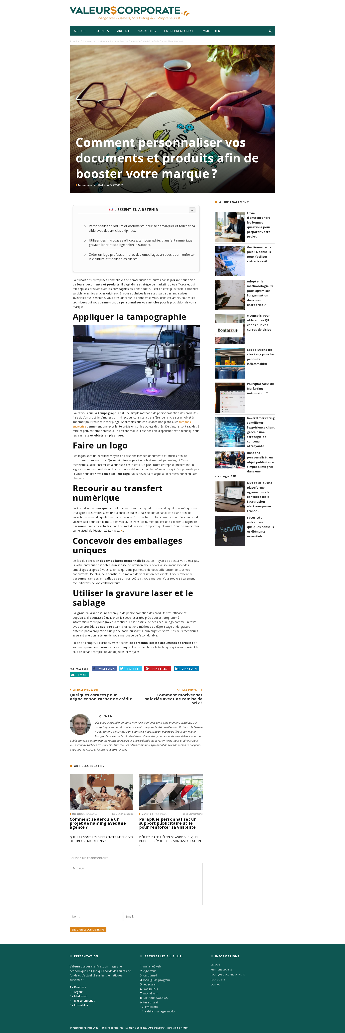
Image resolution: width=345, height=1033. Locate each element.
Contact (216, 984)
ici (122, 530)
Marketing (147, 31)
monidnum (150, 993)
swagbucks (150, 989)
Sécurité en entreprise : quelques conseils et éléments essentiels (260, 526)
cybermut (149, 971)
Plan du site (218, 979)
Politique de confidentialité (228, 974)
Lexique (215, 964)
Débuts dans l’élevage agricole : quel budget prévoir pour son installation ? (170, 841)
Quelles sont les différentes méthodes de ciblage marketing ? (101, 839)
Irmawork (151, 1007)
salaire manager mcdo (160, 1011)
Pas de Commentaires (122, 813)
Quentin (105, 716)
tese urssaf (150, 1002)
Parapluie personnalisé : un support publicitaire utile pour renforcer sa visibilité (168, 823)
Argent (123, 31)
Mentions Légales (221, 969)
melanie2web (152, 966)
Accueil (80, 31)
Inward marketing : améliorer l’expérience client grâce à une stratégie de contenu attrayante (261, 432)
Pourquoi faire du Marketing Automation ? (260, 388)
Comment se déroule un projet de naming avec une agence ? (98, 823)
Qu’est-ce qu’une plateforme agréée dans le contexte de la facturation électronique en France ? (260, 497)
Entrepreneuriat (178, 31)
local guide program (156, 980)
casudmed (150, 975)
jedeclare (149, 984)
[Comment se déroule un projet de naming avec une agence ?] (101, 792)
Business (101, 31)
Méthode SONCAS (155, 998)
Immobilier (211, 31)
